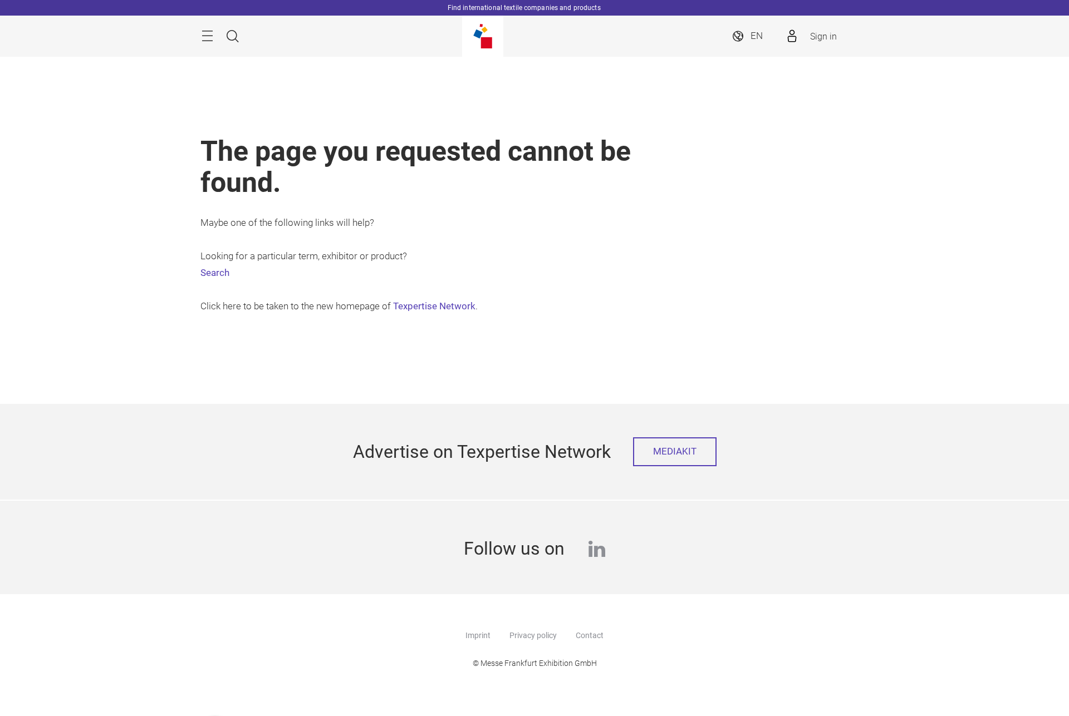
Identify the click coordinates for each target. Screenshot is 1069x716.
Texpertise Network (434, 306)
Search (214, 273)
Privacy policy (533, 635)
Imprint (478, 635)
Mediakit (675, 451)
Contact (590, 635)
